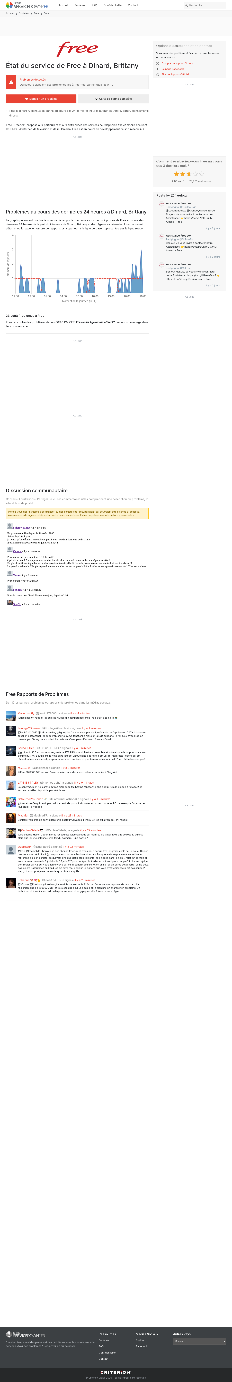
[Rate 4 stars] (196, 174)
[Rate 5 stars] (202, 174)
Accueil (63, 5)
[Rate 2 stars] (183, 174)
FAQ (94, 5)
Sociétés (79, 5)
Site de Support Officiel (175, 74)
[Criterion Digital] (116, 1372)
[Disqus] (77, 564)
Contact (133, 5)
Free (36, 13)
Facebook (142, 1346)
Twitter (140, 1340)
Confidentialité (113, 5)
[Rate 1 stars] (177, 174)
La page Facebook (173, 69)
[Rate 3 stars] (189, 174)
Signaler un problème (43, 98)
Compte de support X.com (177, 63)
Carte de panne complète (115, 98)
